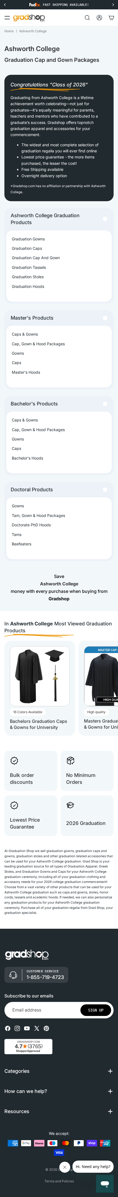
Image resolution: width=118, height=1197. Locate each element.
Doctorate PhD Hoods (31, 524)
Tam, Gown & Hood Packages (38, 515)
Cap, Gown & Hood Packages (38, 343)
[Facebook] (7, 1028)
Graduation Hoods (28, 286)
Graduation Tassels (29, 267)
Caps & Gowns (25, 334)
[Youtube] (27, 1028)
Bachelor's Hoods (27, 458)
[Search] (87, 18)
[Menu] (7, 17)
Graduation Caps (27, 248)
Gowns (18, 353)
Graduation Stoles (28, 276)
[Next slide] (109, 688)
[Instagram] (17, 1028)
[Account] (99, 18)
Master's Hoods (26, 372)
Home (9, 31)
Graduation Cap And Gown (36, 257)
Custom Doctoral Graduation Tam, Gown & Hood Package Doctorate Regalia (62, 1180)
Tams (16, 534)
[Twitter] (36, 1028)
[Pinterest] (46, 1028)
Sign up (95, 1010)
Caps (16, 362)
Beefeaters (21, 544)
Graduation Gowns (28, 239)
